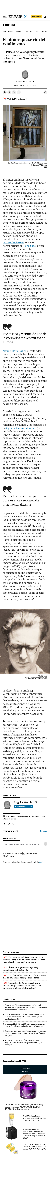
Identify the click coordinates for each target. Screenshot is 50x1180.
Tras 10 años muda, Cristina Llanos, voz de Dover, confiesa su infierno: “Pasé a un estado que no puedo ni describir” (25, 1016)
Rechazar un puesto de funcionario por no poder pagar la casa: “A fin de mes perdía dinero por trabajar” (25, 1042)
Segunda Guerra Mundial (20, 428)
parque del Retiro (13, 242)
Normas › (43, 831)
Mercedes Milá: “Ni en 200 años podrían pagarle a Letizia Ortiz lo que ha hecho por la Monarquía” (25, 1025)
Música (11, 32)
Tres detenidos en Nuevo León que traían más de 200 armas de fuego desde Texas (24, 976)
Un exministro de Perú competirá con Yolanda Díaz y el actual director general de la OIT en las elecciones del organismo (24, 959)
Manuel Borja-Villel (14, 350)
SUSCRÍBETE (36, 17)
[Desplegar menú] (5, 17)
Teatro (18, 32)
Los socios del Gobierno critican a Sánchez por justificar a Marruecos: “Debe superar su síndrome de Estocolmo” (22, 985)
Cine (4, 32)
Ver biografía (20, 806)
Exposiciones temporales (13, 844)
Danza (38, 32)
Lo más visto (9, 999)
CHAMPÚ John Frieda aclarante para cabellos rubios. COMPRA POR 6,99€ (35, 1118)
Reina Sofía (29, 245)
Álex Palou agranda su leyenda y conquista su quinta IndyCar (20, 968)
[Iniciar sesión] (45, 17)
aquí (40, 862)
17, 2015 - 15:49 (28, 85)
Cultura (9, 25)
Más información (8, 856)
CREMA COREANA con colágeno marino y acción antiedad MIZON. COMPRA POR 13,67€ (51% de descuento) (24, 1107)
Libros (25, 32)
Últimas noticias (11, 952)
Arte (31, 32)
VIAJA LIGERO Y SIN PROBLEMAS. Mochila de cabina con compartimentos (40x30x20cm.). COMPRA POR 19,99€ (35, 1133)
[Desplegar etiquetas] (45, 844)
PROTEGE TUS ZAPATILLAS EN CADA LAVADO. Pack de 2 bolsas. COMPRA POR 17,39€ (34, 1147)
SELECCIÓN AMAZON (25, 1069)
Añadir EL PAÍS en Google (16, 99)
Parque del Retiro (32, 844)
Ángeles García (25, 82)
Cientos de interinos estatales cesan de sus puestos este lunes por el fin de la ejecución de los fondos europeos (25, 1033)
